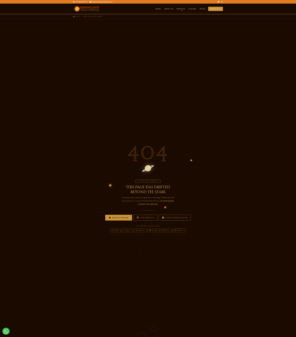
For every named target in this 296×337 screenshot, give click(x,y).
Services (141, 230)
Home (158, 9)
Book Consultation (176, 217)
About (128, 230)
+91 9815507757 (81, 2)
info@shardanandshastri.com (102, 2)
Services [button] (180, 9)
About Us (168, 9)
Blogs (203, 9)
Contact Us (215, 9)
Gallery (192, 9)
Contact (180, 230)
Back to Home (120, 217)
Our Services (147, 217)
